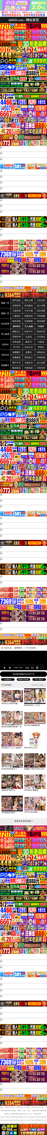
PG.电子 (39, 679)
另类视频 (41, 316)
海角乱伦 (41, 352)
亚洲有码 (16, 305)
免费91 (28, 352)
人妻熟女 (16, 316)
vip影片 (7, 679)
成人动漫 (41, 305)
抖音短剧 (16, 342)
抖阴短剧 (29, 368)
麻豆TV (28, 342)
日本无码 (41, 300)
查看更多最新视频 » (23, 821)
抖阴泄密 (41, 357)
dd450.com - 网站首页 (23, 20)
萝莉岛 (41, 347)
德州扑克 (41, 331)
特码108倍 (23, 679)
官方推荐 (5, 334)
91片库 (16, 347)
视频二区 (5, 313)
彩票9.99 (17, 337)
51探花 (41, 342)
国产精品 (16, 300)
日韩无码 (41, 368)
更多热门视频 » (38, 685)
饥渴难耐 (29, 321)
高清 (27, 668)
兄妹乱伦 (29, 363)
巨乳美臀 (41, 311)
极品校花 (16, 368)
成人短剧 (41, 363)
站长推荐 (5, 324)
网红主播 (29, 300)
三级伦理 (16, 311)
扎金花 (29, 337)
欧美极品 (29, 305)
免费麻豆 (16, 357)
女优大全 (29, 347)
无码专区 (5, 355)
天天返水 (41, 337)
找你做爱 (41, 321)
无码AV (5, 344)
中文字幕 (29, 311)
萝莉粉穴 (29, 357)
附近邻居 (16, 321)
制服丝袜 (29, 316)
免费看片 (16, 352)
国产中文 (16, 363)
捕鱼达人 (16, 331)
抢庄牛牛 (29, 331)
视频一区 (5, 303)
